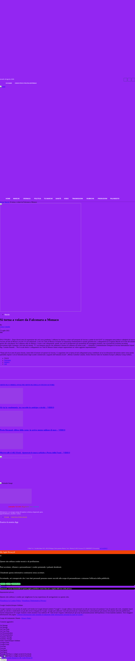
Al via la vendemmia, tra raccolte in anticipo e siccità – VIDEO (27, 407)
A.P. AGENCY (103, 548)
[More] (57, 375)
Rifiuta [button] (8, 584)
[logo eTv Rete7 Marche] (67, 87)
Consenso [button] (3, 587)
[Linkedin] (41, 375)
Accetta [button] (3, 584)
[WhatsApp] (34, 375)
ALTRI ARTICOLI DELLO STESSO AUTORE (37, 385)
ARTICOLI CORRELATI (9, 385)
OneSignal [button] (3, 650)
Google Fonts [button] (4, 642)
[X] (26, 375)
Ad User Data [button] (4, 629)
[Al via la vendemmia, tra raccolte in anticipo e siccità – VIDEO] (11, 403)
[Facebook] (125, 79)
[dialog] (67, 568)
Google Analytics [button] (6, 605)
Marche (7, 202)
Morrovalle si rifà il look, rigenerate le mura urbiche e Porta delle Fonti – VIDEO (35, 453)
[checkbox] (67, 627)
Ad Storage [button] (4, 625)
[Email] (49, 375)
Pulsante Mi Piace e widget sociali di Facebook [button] (15, 654)
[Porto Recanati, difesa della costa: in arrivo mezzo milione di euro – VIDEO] (11, 426)
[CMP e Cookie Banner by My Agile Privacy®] (16, 658)
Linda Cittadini (5, 327)
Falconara (7, 360)
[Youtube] (133, 79)
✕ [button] (1, 556)
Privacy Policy (26, 618)
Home (2, 202)
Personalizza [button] (16, 584)
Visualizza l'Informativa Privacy (34, 601)
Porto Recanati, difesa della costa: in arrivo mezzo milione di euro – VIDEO (32, 430)
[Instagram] (129, 79)
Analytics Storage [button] (6, 637)
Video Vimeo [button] (4, 641)
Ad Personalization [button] (6, 633)
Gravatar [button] (3, 646)
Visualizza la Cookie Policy (10, 601)
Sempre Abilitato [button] (17, 605)
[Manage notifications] (4, 656)
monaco (6, 362)
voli (5, 364)
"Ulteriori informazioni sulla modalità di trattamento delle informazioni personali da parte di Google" (49, 615)
